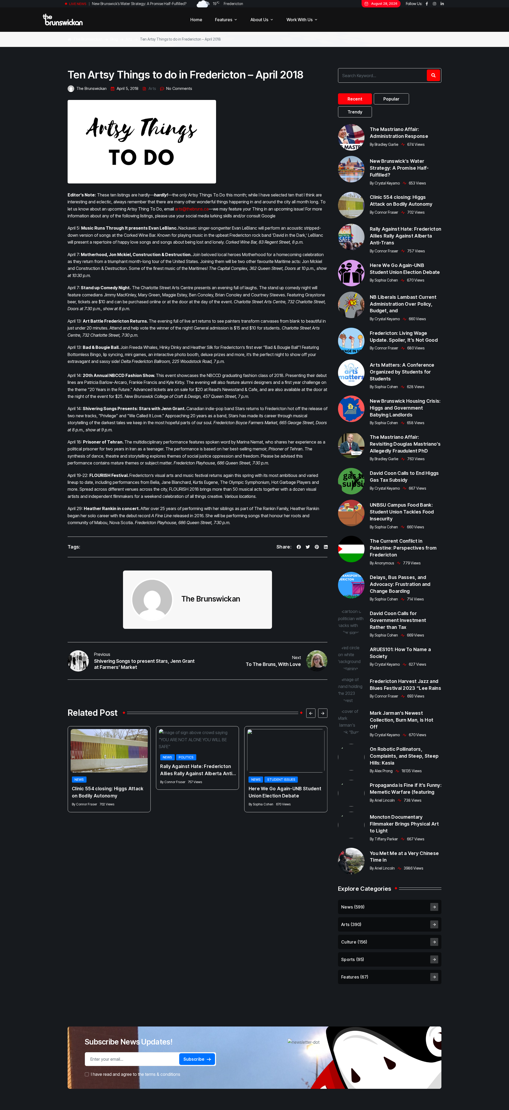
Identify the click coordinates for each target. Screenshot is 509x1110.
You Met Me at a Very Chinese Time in (404, 856)
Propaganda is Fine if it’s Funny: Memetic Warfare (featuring (405, 788)
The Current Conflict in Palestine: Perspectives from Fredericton (403, 548)
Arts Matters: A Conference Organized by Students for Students (402, 371)
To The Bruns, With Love (273, 664)
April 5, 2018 (127, 88)
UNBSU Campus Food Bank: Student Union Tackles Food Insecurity (402, 511)
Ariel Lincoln (385, 800)
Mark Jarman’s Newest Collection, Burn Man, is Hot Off (401, 720)
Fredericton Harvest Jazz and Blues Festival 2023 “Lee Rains (405, 684)
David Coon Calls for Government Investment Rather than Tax (398, 620)
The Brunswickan (91, 88)
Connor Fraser (86, 804)
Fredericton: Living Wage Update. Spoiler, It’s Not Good (404, 336)
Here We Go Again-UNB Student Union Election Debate (285, 792)
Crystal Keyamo (387, 183)
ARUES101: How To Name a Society (400, 653)
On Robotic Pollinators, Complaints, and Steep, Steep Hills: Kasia (404, 756)
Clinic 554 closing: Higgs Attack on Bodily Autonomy (135, 3)
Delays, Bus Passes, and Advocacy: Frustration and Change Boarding (400, 584)
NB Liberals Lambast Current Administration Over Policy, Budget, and (403, 303)
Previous (102, 654)
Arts (152, 88)
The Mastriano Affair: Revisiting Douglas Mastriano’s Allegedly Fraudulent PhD (405, 444)
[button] (310, 713)
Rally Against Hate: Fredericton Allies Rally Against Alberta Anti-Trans (405, 235)
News (79, 780)
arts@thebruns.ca (192, 209)
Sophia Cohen (263, 804)
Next (296, 657)
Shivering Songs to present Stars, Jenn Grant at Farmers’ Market (144, 664)
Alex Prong (384, 771)
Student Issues (281, 780)
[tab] (355, 98)
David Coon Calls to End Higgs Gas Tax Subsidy (404, 476)
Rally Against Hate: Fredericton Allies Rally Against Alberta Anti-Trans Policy (197, 770)
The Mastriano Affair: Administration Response (399, 132)
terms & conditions (162, 1074)
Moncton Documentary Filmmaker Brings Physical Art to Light (404, 823)
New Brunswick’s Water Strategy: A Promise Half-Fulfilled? (399, 168)
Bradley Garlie (386, 144)
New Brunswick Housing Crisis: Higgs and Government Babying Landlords (405, 407)
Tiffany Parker (386, 839)
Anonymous (384, 563)
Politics (186, 757)
